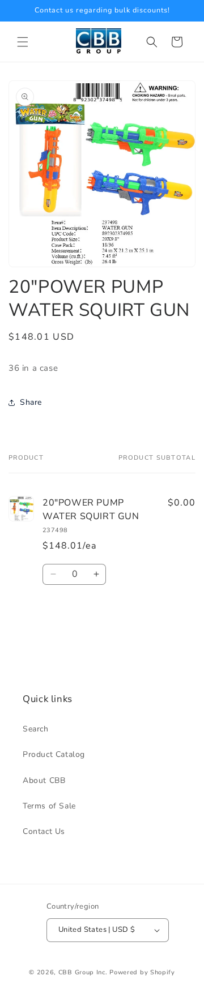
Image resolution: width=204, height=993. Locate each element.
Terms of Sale (49, 806)
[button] (22, 41)
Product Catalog (54, 754)
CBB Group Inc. (83, 972)
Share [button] (31, 402)
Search (36, 729)
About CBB (44, 780)
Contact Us (44, 831)
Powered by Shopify (142, 972)
